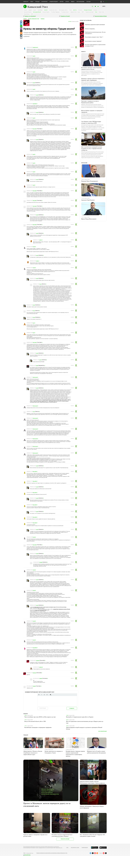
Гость (40, 284)
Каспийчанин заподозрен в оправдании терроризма (37, 727)
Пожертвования (85, 847)
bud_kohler (35, 647)
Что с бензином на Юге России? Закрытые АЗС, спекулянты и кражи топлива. (92, 835)
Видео (72, 1)
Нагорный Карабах (45, 12)
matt (34, 56)
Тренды (37, 1)
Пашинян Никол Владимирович (89, 181)
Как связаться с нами (75, 847)
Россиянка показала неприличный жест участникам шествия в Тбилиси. (62, 835)
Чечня (96, 12)
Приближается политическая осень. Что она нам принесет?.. (95, 32)
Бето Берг (34, 128)
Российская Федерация (55, 12)
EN (106, 1)
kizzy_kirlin (35, 471)
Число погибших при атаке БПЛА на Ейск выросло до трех (40, 717)
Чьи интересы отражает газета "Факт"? (94, 37)
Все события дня (102, 731)
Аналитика (44, 1)
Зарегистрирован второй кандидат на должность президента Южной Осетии (84, 728)
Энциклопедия (53, 1)
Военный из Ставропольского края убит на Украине (79, 717)
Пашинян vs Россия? (65, 16)
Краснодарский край (37, 12)
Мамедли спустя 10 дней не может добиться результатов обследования (96, 752)
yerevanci (37, 660)
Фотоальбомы (80, 1)
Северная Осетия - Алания (75, 12)
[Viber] (21, 28)
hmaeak (40, 562)
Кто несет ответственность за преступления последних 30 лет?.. (95, 45)
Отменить (71, 708)
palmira (40, 667)
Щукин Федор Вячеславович (88, 219)
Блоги (67, 1)
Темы (31, 1)
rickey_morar (35, 377)
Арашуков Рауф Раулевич (88, 200)
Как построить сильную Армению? (93, 41)
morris (34, 246)
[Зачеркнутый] (47, 694)
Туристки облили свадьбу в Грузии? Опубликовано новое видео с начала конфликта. (92, 782)
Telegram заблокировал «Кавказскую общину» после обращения (92, 807)
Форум (61, 1)
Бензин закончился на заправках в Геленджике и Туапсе (54, 752)
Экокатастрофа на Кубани (101, 16)
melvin (40, 239)
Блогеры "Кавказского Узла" (33, 18)
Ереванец (42, 18)
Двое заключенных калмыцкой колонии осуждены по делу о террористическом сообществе (91, 148)
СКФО (83, 12)
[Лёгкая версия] (101, 1)
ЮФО (32, 14)
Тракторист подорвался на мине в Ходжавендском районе (90, 101)
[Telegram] (21, 24)
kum (33, 322)
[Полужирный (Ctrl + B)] (39, 694)
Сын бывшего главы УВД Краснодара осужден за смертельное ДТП (91, 122)
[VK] (21, 21)
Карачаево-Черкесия (28, 12)
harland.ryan (35, 47)
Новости (25, 1)
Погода (88, 1)
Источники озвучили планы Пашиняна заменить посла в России (91, 68)
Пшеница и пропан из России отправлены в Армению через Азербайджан (92, 79)
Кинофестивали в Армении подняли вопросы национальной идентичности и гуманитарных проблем (75, 753)
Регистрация (43, 708)
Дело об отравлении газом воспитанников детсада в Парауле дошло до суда (84, 722)
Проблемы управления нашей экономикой (95, 24)
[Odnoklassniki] (21, 33)
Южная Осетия (101, 12)
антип (34, 82)
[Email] (21, 38)
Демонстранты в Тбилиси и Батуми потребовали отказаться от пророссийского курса (32, 752)
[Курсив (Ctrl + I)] (41, 694)
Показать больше (65, 838)
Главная (25, 18)
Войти (103, 6)
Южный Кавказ (27, 14)
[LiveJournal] (21, 35)
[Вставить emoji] (50, 694)
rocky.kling (34, 103)
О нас (67, 847)
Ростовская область (65, 12)
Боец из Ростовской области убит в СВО (35, 721)
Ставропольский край (89, 12)
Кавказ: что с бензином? (30, 16)
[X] (21, 31)
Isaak (37, 365)
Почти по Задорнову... (90, 28)
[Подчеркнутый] (44, 694)
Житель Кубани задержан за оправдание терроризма (91, 111)
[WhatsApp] (21, 26)
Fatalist (40, 678)
